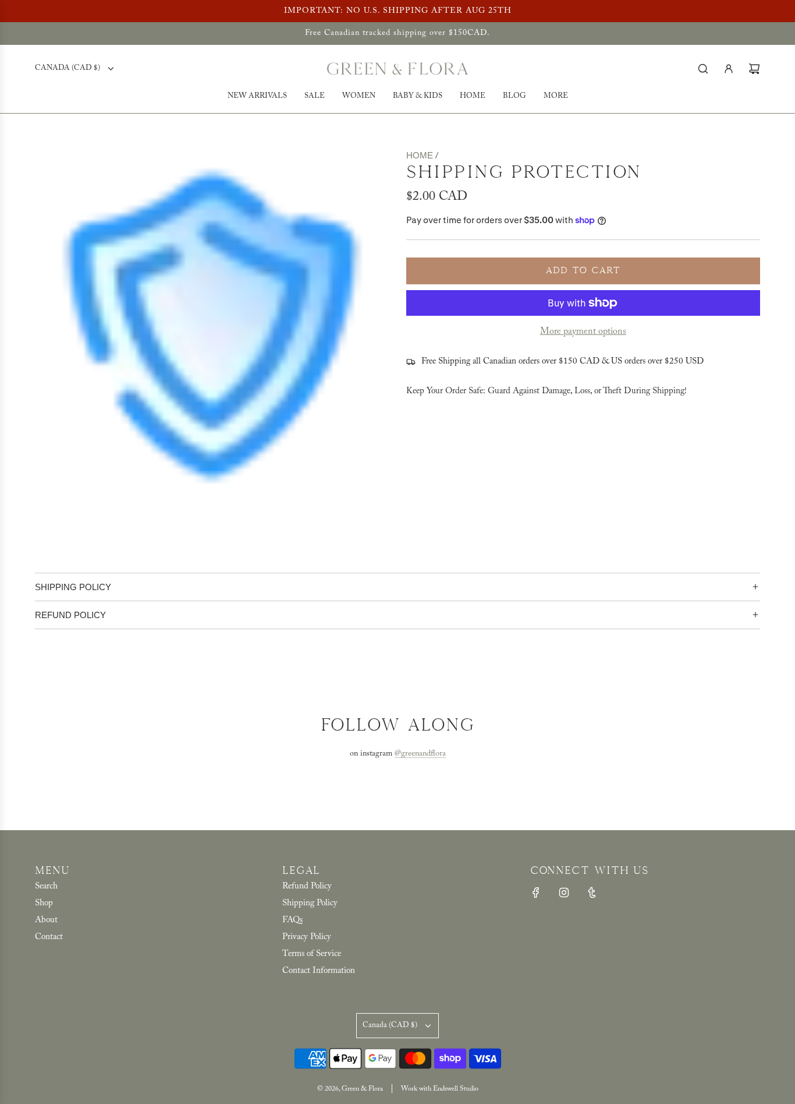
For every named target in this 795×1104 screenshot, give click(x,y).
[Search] (703, 69)
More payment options (583, 331)
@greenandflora (420, 754)
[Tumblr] (592, 892)
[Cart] (754, 69)
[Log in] (728, 69)
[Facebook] (536, 892)
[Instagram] (564, 892)
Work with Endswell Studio (439, 1088)
